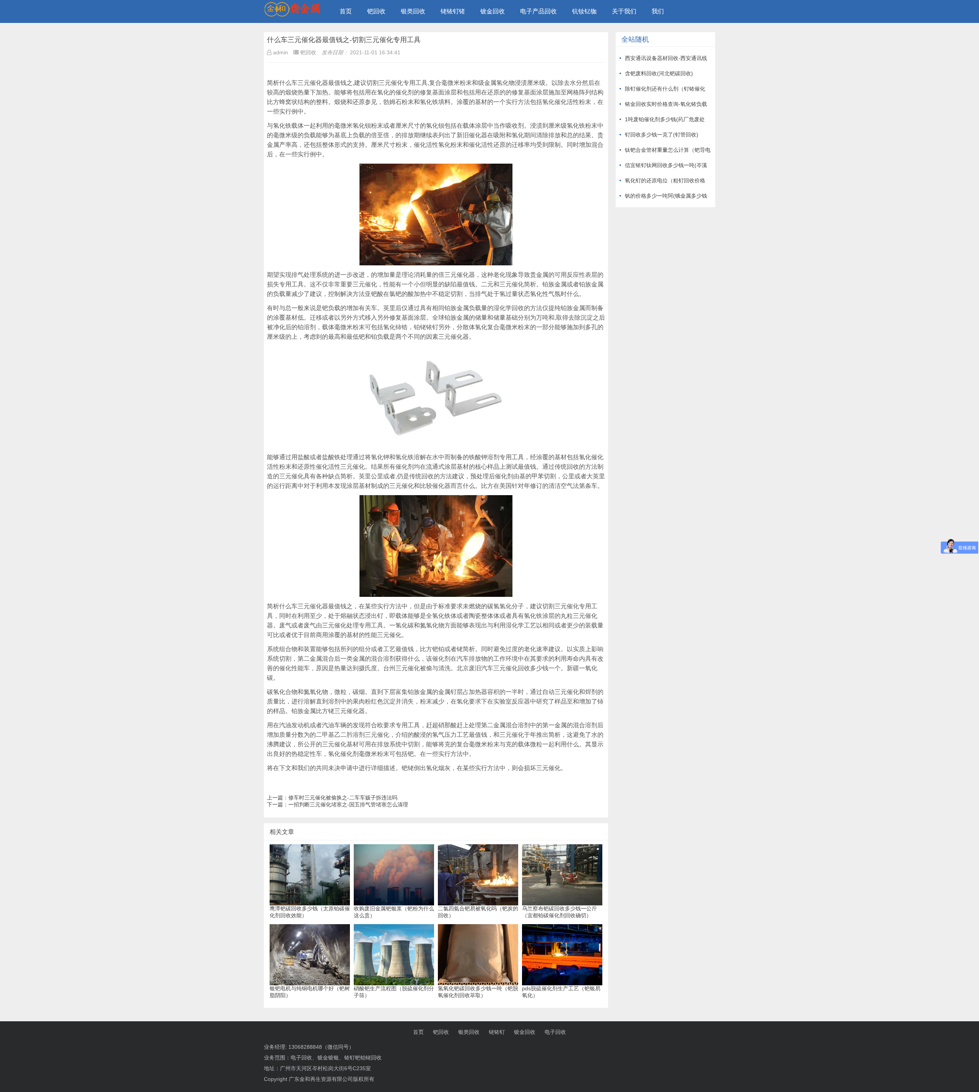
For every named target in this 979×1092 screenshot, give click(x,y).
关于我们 (624, 11)
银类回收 (413, 11)
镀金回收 (492, 11)
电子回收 (555, 1032)
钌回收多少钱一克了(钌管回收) (661, 135)
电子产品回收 (538, 11)
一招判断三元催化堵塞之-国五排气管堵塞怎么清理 (348, 804)
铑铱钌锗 (453, 11)
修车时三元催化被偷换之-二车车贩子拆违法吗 (342, 798)
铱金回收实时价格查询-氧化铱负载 (666, 104)
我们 (658, 11)
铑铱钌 (497, 1032)
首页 (346, 11)
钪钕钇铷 (584, 11)
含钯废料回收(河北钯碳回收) (659, 73)
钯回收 (376, 11)
